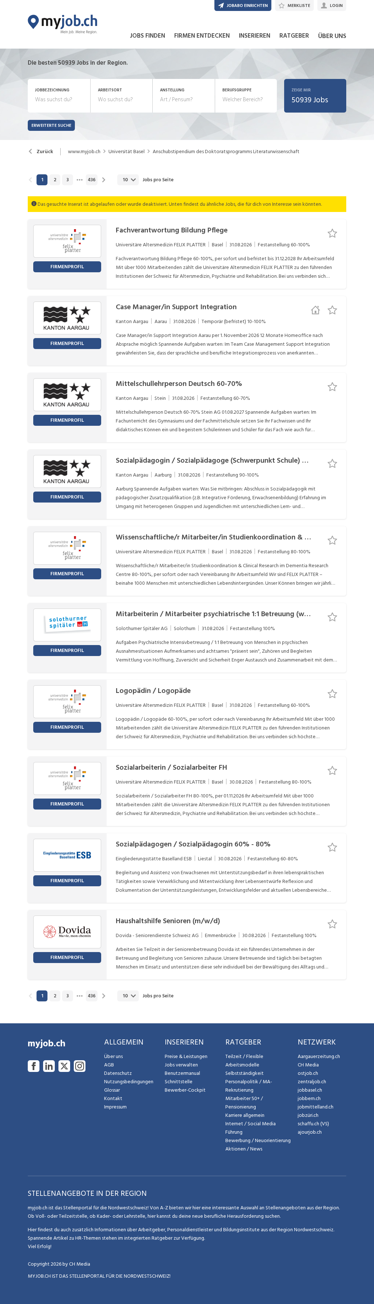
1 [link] (42, 180)
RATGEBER (294, 36)
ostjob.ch (308, 1073)
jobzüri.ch (308, 1115)
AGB (109, 1065)
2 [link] (55, 180)
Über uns (113, 1056)
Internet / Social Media (250, 1123)
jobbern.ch (309, 1098)
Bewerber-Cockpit (185, 1090)
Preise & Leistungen (186, 1056)
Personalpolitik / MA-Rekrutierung (248, 1085)
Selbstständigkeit (244, 1073)
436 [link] (92, 180)
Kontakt (113, 1098)
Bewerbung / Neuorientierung (258, 1140)
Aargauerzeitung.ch (319, 1056)
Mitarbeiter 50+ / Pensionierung (244, 1102)
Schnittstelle (178, 1081)
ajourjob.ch (310, 1132)
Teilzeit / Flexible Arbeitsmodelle (244, 1060)
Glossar (112, 1090)
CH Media (308, 1065)
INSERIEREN (254, 36)
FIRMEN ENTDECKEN (202, 36)
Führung (234, 1132)
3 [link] (67, 180)
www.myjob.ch (84, 151)
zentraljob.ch (312, 1081)
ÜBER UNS (332, 36)
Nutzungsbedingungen (128, 1081)
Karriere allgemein (244, 1115)
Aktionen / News (243, 1149)
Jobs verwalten (181, 1065)
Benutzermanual (182, 1073)
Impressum (115, 1107)
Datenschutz (118, 1073)
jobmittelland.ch (315, 1107)
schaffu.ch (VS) (313, 1123)
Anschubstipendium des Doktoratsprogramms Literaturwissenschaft (226, 151)
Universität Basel (126, 151)
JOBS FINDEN (147, 36)
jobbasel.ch (310, 1090)
